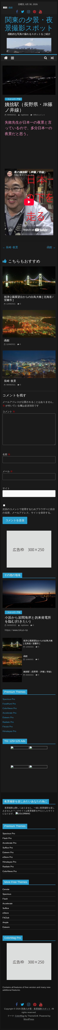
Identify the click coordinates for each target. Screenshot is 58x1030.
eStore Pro (8, 857)
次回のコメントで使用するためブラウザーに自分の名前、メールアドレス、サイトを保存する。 (29, 511)
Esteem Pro (8, 717)
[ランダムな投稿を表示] (52, 58)
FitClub (6, 917)
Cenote (6, 889)
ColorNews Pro (10, 708)
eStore (6, 913)
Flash (5, 899)
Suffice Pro (8, 847)
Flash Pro (7, 838)
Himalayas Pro (9, 731)
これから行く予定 (13, 99)
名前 (6, 454)
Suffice (6, 908)
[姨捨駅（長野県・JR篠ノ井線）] (12, 670)
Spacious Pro (9, 699)
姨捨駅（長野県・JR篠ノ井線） (38, 671)
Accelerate (7, 903)
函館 (10, 7)
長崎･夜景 (10, 247)
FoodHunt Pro (9, 704)
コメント (9, 411)
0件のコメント (39, 115)
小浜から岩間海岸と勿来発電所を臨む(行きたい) (28, 619)
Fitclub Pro (8, 726)
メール (8, 471)
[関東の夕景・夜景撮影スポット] (6, 58)
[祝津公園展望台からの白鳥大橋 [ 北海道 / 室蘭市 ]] (29, 268)
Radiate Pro (8, 722)
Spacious (7, 894)
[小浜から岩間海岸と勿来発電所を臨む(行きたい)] (29, 582)
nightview (25, 115)
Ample (5, 922)
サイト (6, 488)
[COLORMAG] (23, 813)
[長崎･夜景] (29, 352)
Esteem (6, 927)
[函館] (29, 312)
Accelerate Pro (9, 713)
